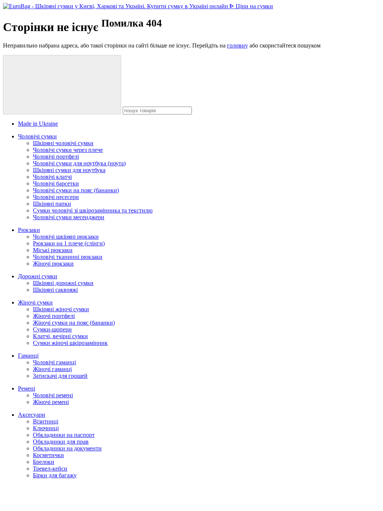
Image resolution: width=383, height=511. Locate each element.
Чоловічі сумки (37, 136)
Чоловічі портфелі (56, 156)
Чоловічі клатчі (52, 177)
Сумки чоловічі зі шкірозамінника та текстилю (93, 210)
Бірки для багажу (55, 475)
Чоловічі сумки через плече (68, 150)
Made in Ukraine (38, 123)
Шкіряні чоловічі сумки (63, 143)
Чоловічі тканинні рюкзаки (67, 257)
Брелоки (43, 462)
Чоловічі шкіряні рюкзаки (66, 236)
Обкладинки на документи (67, 448)
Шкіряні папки (52, 204)
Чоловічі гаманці (54, 362)
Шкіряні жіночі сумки (61, 309)
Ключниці (46, 428)
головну (237, 45)
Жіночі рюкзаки (53, 263)
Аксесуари (31, 414)
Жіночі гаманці (52, 369)
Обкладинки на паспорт (64, 435)
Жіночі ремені (51, 402)
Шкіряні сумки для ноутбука (69, 170)
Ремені (26, 388)
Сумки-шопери (52, 329)
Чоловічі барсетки (56, 183)
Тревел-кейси (50, 468)
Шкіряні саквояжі (55, 290)
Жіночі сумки (35, 302)
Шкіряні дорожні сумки (63, 283)
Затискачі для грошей (60, 376)
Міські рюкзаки (53, 250)
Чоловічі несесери (56, 197)
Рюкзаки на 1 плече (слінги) (69, 243)
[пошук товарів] (62, 84)
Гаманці (28, 355)
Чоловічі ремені (53, 395)
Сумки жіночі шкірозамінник (70, 343)
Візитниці (45, 421)
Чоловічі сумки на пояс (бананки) (76, 190)
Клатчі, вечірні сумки (60, 336)
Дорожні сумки (37, 276)
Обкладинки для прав (61, 441)
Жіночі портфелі (54, 316)
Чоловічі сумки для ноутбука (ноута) (79, 163)
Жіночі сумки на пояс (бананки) (74, 322)
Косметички (48, 455)
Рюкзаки (29, 230)
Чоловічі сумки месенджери (68, 217)
